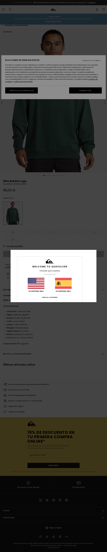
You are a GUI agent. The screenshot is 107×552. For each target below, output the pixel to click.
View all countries (49, 297)
